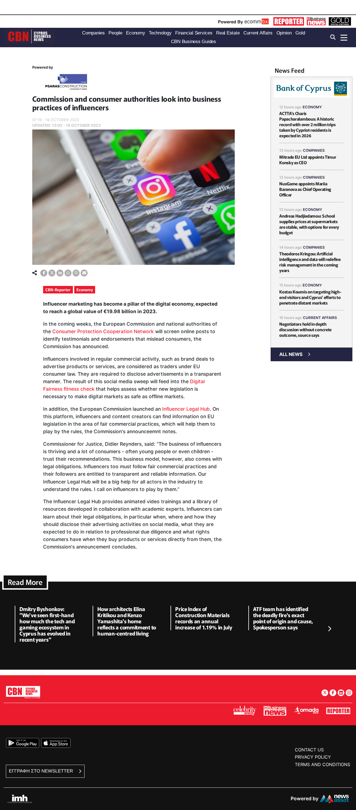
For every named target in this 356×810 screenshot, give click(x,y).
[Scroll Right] (329, 629)
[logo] (30, 37)
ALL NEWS (291, 354)
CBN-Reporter (58, 289)
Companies (314, 150)
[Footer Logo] (23, 692)
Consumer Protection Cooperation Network (103, 331)
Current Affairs (320, 317)
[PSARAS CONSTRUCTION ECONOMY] (66, 83)
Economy (84, 289)
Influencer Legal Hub (186, 409)
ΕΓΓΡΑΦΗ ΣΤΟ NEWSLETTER (41, 771)
